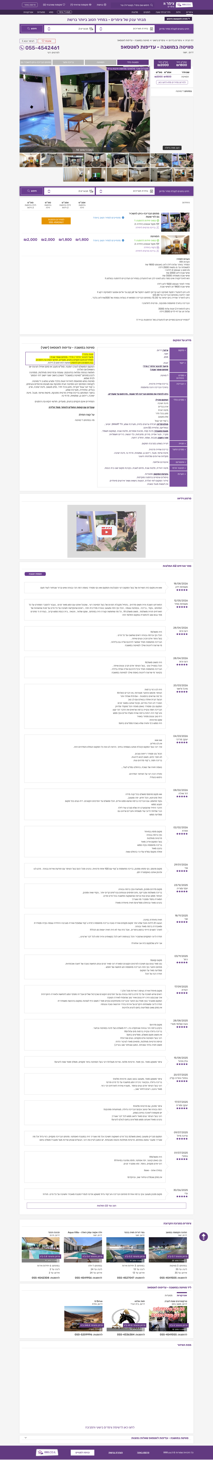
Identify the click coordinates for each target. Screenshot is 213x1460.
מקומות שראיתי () (79, 4)
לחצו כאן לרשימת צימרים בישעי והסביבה (109, 1427)
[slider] (182, 590)
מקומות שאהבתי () (52, 4)
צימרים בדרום (175, 40)
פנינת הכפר (54, 1232)
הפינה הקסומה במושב (176, 1232)
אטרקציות (28, 12)
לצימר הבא (29, 41)
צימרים (189, 12)
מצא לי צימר (64, 12)
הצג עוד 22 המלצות (106, 1205)
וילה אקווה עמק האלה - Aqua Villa (85, 1232)
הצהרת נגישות (116, 1452)
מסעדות (41, 12)
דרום (191, 52)
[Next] (189, 1254)
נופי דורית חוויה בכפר (134, 1232)
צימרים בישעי (159, 40)
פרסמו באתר (30, 4)
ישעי (185, 52)
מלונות (135, 12)
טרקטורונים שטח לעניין (176, 1301)
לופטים (147, 12)
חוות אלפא (140, 1301)
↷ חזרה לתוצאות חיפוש (178, 18)
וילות (178, 12)
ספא (51, 12)
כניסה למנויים (82, 1452)
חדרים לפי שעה (163, 12)
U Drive (98, 1301)
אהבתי (48, 41)
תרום (52, 1235)
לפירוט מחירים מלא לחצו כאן (172, 82)
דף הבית (189, 40)
